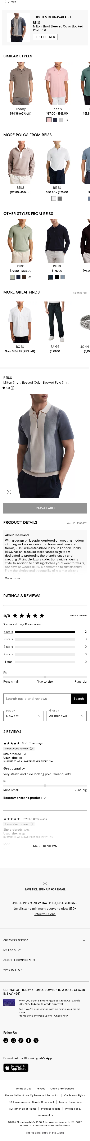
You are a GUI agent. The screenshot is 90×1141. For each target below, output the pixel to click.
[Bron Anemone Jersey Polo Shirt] (20, 83)
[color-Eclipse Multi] (55, 120)
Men (13, 1)
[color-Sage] (60, 199)
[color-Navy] (18, 277)
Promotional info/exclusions (36, 1015)
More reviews (45, 846)
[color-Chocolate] (24, 277)
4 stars (8, 639)
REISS (37, 22)
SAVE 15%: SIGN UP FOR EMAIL (45, 889)
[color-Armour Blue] (62, 277)
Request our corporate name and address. (44, 1125)
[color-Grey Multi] (61, 120)
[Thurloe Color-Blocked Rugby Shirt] (20, 162)
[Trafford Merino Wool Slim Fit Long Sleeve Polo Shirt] (57, 241)
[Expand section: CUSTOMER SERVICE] (45, 940)
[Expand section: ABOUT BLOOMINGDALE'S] (45, 960)
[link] (20, 111)
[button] (45, 446)
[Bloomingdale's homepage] (5, 1)
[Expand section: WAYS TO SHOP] (45, 970)
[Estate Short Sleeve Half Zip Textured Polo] (57, 162)
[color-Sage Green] (12, 277)
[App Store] (15, 1067)
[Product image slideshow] (45, 446)
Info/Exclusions (45, 914)
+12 (66, 119)
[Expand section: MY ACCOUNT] (45, 950)
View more (12, 578)
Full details (45, 37)
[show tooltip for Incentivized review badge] (30, 748)
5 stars (8, 632)
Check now (61, 1015)
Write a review (78, 615)
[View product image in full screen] (9, 492)
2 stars (8, 654)
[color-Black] (57, 277)
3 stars (8, 646)
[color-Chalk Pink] (49, 120)
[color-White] (54, 199)
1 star (8, 662)
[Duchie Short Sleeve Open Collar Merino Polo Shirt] (20, 241)
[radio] (49, 120)
